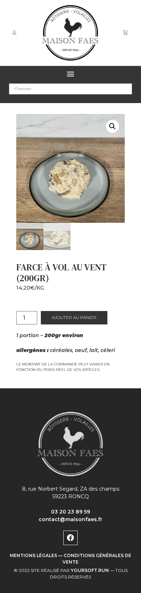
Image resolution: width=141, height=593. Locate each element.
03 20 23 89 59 (70, 511)
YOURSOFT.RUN (90, 570)
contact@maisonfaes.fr (70, 519)
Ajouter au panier (74, 317)
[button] (71, 74)
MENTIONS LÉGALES (33, 555)
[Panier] (125, 32)
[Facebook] (70, 538)
